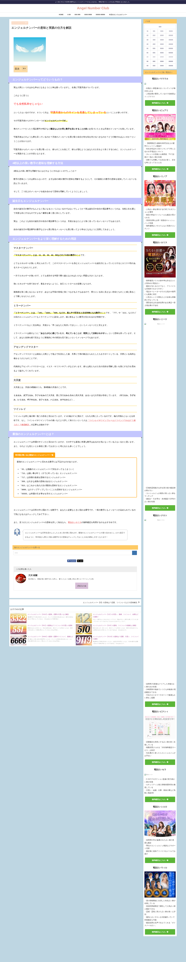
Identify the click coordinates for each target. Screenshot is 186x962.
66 (147, 52)
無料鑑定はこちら (159, 103)
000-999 (77, 14)
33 (147, 40)
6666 (162, 52)
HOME (61, 14)
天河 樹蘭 (32, 575)
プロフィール (81, 585)
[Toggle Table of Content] (23, 68)
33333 (171, 40)
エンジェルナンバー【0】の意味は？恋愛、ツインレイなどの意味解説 (110, 602)
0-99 (69, 14)
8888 (162, 61)
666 (154, 52)
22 (147, 35)
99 (147, 65)
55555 (171, 48)
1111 (161, 31)
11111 (171, 31)
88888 (171, 61)
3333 (162, 40)
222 (154, 35)
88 (147, 61)
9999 (162, 65)
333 (154, 40)
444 (154, 44)
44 (147, 44)
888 (154, 61)
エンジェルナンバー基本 (20, 23)
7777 (162, 57)
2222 (162, 35)
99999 (171, 65)
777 (154, 57)
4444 (162, 44)
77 (147, 57)
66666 (171, 52)
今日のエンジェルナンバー (118, 14)
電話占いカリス (74, 522)
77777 (171, 57)
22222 (171, 35)
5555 (162, 48)
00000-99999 (100, 14)
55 (147, 48)
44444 (171, 44)
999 (154, 65)
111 (154, 31)
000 (160, 26)
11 (147, 31)
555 (154, 48)
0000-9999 (88, 14)
